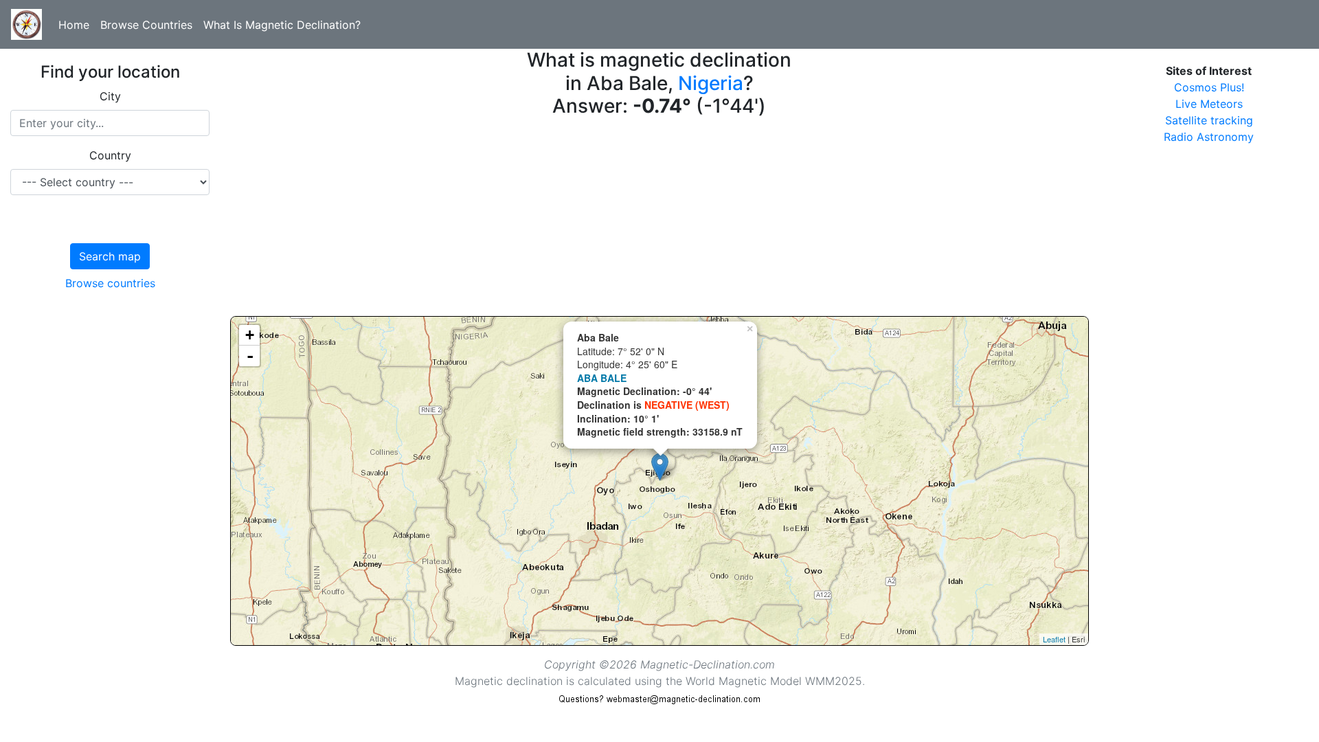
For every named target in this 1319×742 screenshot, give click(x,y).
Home (73, 25)
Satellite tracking (1209, 120)
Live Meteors (1209, 104)
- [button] (250, 356)
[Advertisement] (642, 220)
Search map (110, 256)
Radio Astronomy (1209, 137)
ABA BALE (602, 378)
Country (110, 155)
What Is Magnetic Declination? (282, 25)
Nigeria (710, 83)
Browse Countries (146, 25)
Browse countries (110, 283)
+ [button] (249, 335)
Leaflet (1054, 638)
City (110, 96)
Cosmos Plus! (1209, 87)
